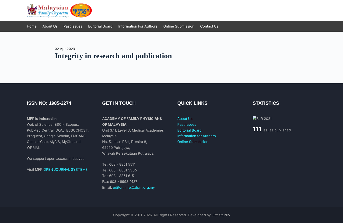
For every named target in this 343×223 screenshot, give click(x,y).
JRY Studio (221, 215)
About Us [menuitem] (50, 26)
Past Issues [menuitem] (72, 26)
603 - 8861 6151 (122, 176)
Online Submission (192, 141)
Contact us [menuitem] (209, 26)
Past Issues (186, 124)
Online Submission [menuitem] (178, 26)
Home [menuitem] (32, 26)
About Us (184, 118)
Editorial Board (189, 130)
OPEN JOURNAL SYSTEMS (65, 169)
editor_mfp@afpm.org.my (134, 187)
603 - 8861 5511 (122, 164)
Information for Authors (196, 136)
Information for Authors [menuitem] (138, 26)
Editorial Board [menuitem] (100, 26)
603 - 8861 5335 (123, 170)
